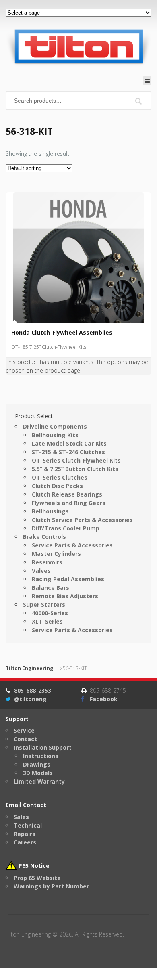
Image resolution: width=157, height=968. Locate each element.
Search (138, 101)
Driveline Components (55, 426)
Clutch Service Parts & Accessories (82, 520)
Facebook (104, 699)
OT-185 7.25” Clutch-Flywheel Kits (49, 347)
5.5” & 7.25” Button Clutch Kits (75, 469)
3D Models (38, 773)
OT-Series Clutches (59, 477)
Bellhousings (50, 511)
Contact (25, 739)
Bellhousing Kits (55, 435)
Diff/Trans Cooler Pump (65, 528)
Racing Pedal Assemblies (68, 579)
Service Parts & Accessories (72, 545)
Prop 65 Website (37, 878)
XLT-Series (47, 621)
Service (24, 730)
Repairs (24, 834)
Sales (21, 817)
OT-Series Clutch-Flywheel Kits (76, 460)
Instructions (40, 756)
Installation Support (43, 747)
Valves (41, 570)
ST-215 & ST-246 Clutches (68, 452)
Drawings (36, 764)
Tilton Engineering (29, 668)
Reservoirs (47, 562)
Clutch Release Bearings (67, 494)
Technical (28, 825)
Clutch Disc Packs (57, 486)
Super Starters (44, 604)
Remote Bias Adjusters (65, 596)
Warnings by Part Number (51, 886)
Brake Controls (44, 537)
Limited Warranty (39, 781)
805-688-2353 (32, 690)
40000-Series (50, 613)
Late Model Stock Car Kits (69, 443)
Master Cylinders (56, 553)
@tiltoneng (30, 699)
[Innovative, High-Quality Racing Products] (78, 46)
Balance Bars (50, 587)
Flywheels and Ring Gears (68, 503)
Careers (25, 842)
